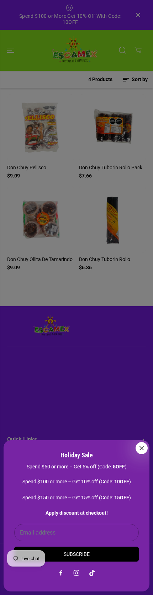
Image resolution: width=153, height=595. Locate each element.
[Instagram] (76, 573)
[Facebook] (61, 573)
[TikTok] (92, 573)
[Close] (141, 448)
